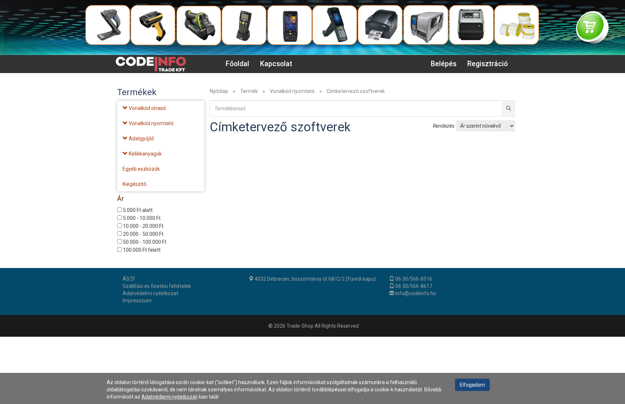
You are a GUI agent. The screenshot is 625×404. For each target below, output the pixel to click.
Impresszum (137, 300)
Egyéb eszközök (141, 169)
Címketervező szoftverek (356, 91)
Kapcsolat (276, 64)
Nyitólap (219, 91)
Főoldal (237, 64)
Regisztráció (487, 64)
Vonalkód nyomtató (292, 91)
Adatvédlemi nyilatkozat (169, 397)
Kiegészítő (134, 184)
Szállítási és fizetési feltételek (157, 286)
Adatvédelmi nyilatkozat (150, 293)
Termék (249, 91)
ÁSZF (129, 279)
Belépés (443, 64)
